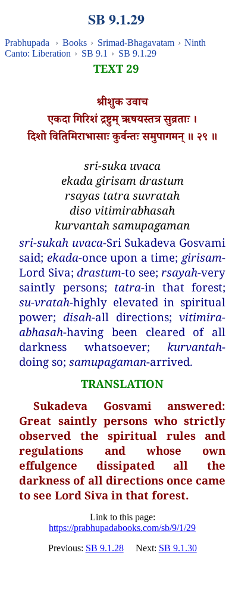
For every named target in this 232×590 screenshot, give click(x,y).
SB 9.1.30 (178, 548)
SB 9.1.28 (105, 548)
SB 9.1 (94, 53)
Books (74, 43)
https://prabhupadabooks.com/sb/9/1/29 (122, 528)
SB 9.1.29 (137, 53)
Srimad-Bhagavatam (136, 43)
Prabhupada (27, 43)
